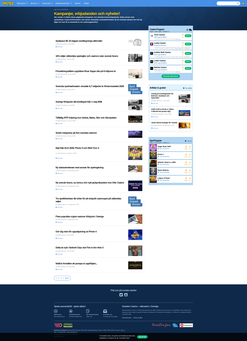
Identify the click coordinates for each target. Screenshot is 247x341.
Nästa (67, 278)
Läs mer (189, 141)
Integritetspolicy (127, 317)
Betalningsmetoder (63, 3)
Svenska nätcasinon (170, 76)
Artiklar (86, 3)
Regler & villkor (178, 48)
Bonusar (34, 3)
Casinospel (46, 3)
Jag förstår (142, 337)
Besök (188, 35)
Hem (55, 9)
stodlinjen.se (178, 71)
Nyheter (78, 3)
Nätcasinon (21, 3)
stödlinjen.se (178, 39)
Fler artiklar (188, 88)
